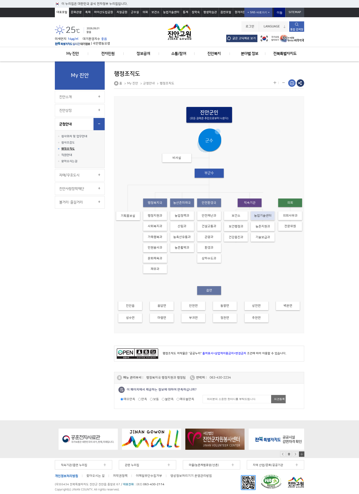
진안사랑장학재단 (71, 189)
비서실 (176, 158)
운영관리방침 (191, 476)
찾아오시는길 (69, 161)
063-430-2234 (220, 377)
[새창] (248, 482)
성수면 (130, 318)
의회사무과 (290, 215)
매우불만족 (187, 399)
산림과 (182, 226)
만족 (144, 399)
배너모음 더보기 (301, 454)
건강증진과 (236, 237)
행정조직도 (68, 149)
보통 (156, 399)
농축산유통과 (182, 237)
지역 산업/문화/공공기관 (268, 465)
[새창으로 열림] (84, 439)
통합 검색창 (296, 29)
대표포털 (62, 12)
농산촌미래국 (182, 203)
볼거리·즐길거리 (71, 202)
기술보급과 (263, 237)
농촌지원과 (263, 226)
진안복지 (214, 53)
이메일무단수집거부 (149, 476)
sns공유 (300, 83)
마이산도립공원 (103, 12)
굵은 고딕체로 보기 (244, 38)
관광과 (209, 237)
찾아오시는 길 (95, 476)
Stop (289, 454)
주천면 (256, 318)
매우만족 (129, 399)
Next (295, 454)
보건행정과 (236, 226)
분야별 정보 (249, 53)
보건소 (155, 12)
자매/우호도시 (69, 175)
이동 (280, 13)
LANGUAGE (272, 26)
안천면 (193, 306)
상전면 (256, 306)
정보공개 (143, 53)
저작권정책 (120, 476)
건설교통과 (209, 226)
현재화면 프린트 (292, 83)
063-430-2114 (153, 484)
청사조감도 (68, 142)
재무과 (155, 269)
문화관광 (76, 12)
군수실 (135, 12)
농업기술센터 (171, 12)
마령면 (161, 318)
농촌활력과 (182, 247)
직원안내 (66, 155)
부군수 (209, 173)
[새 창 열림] (72, 43)
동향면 (224, 306)
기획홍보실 (128, 216)
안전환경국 (209, 203)
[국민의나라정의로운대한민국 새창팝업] (292, 38)
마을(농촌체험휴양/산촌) (204, 465)
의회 (145, 12)
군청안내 (65, 124)
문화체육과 (155, 258)
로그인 (250, 26)
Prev (282, 454)
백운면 (288, 306)
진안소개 (65, 97)
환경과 (209, 247)
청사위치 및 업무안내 (74, 136)
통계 (185, 12)
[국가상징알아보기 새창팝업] (269, 38)
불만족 (169, 399)
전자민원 (107, 53)
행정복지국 (155, 203)
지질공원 (122, 12)
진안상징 (65, 110)
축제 (88, 12)
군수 (209, 140)
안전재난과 (209, 215)
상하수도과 (209, 258)
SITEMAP (295, 12)
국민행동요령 (101, 43)
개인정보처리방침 (66, 476)
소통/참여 (178, 53)
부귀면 (193, 318)
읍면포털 (225, 12)
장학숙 (196, 12)
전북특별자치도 (284, 53)
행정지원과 (155, 215)
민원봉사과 (155, 247)
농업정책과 (182, 215)
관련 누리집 (132, 465)
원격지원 (240, 12)
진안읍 (130, 306)
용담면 (161, 306)
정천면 (224, 318)
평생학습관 (210, 12)
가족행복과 (155, 237)
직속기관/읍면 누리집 (74, 465)
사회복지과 (155, 226)
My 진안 (72, 53)
